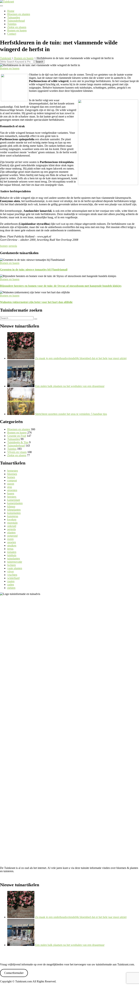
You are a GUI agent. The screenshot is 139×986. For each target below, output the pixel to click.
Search (39, 61)
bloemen (12, 473)
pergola (13, 245)
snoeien (11, 542)
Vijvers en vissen (17, 452)
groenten (12, 490)
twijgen (11, 565)
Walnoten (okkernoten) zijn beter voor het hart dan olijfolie (36, 302)
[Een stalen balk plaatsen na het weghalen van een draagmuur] (20, 386)
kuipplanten (14, 513)
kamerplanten (15, 503)
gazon (10, 483)
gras (9, 486)
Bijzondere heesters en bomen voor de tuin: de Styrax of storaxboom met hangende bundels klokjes (60, 285)
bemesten (12, 470)
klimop (11, 506)
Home (10, 10)
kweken (11, 519)
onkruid (11, 526)
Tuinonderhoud (16, 20)
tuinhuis (11, 555)
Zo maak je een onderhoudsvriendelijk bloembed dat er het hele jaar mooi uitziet (81, 358)
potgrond (12, 535)
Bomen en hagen (17, 30)
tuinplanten (13, 558)
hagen (10, 493)
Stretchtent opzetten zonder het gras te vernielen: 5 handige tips (71, 413)
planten (11, 532)
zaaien (10, 581)
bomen (4, 245)
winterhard (13, 578)
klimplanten (14, 509)
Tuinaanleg (13, 17)
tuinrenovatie (14, 561)
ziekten (11, 587)
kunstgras (12, 516)
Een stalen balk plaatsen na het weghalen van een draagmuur (69, 386)
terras (10, 548)
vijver (10, 571)
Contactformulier (14, 972)
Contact (11, 33)
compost (12, 480)
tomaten (11, 552)
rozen (10, 539)
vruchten (12, 574)
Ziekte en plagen (16, 27)
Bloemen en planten (18, 14)
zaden (10, 584)
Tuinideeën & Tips (17, 442)
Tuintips (11, 23)
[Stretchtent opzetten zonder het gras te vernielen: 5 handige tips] (20, 413)
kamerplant (13, 499)
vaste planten (14, 568)
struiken (11, 545)
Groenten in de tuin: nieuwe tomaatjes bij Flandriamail (33, 269)
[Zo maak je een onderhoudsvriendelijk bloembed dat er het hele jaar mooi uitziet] (20, 358)
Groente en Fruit (16, 435)
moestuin (12, 522)
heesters (11, 496)
